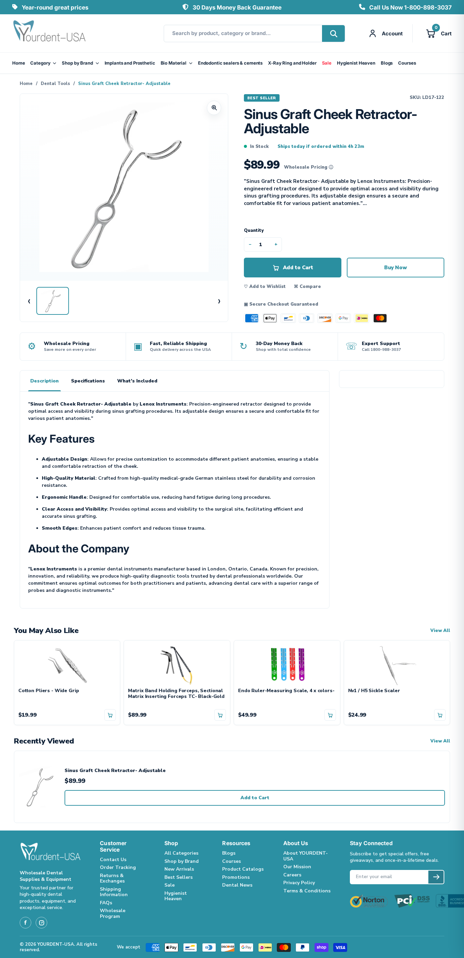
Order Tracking (118, 867)
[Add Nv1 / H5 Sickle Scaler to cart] (440, 715)
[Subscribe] (436, 877)
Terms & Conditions (307, 891)
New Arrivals (179, 869)
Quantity (254, 230)
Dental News (237, 885)
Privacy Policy (299, 882)
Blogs (387, 63)
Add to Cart (254, 797)
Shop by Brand (77, 63)
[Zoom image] (214, 108)
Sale (327, 63)
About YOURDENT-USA (305, 856)
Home (18, 63)
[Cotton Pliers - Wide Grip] (67, 664)
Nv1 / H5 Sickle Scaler (374, 691)
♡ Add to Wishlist (265, 287)
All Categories (181, 853)
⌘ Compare (307, 287)
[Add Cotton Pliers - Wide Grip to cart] (110, 715)
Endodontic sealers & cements (230, 63)
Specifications (88, 381)
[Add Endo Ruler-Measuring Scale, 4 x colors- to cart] (330, 715)
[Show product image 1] (52, 301)
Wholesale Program (112, 913)
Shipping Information (114, 892)
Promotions (236, 877)
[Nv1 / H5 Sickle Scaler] (397, 664)
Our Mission (297, 866)
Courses (407, 63)
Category (40, 63)
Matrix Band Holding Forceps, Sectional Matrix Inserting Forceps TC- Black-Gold (176, 694)
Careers (292, 875)
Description (44, 381)
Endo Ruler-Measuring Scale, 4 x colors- (286, 691)
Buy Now (395, 267)
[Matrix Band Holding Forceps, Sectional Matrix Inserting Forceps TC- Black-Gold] (177, 664)
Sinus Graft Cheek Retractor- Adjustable (115, 771)
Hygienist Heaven (356, 63)
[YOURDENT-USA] (49, 33)
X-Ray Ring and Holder (292, 63)
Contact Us (113, 859)
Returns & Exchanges (112, 878)
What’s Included (137, 381)
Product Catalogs (243, 869)
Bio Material (173, 63)
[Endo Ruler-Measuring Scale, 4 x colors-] (287, 664)
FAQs (106, 903)
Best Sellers (178, 877)
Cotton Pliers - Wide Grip (48, 691)
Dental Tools (55, 84)
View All (440, 631)
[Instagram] (41, 922)
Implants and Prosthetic (130, 63)
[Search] (333, 33)
